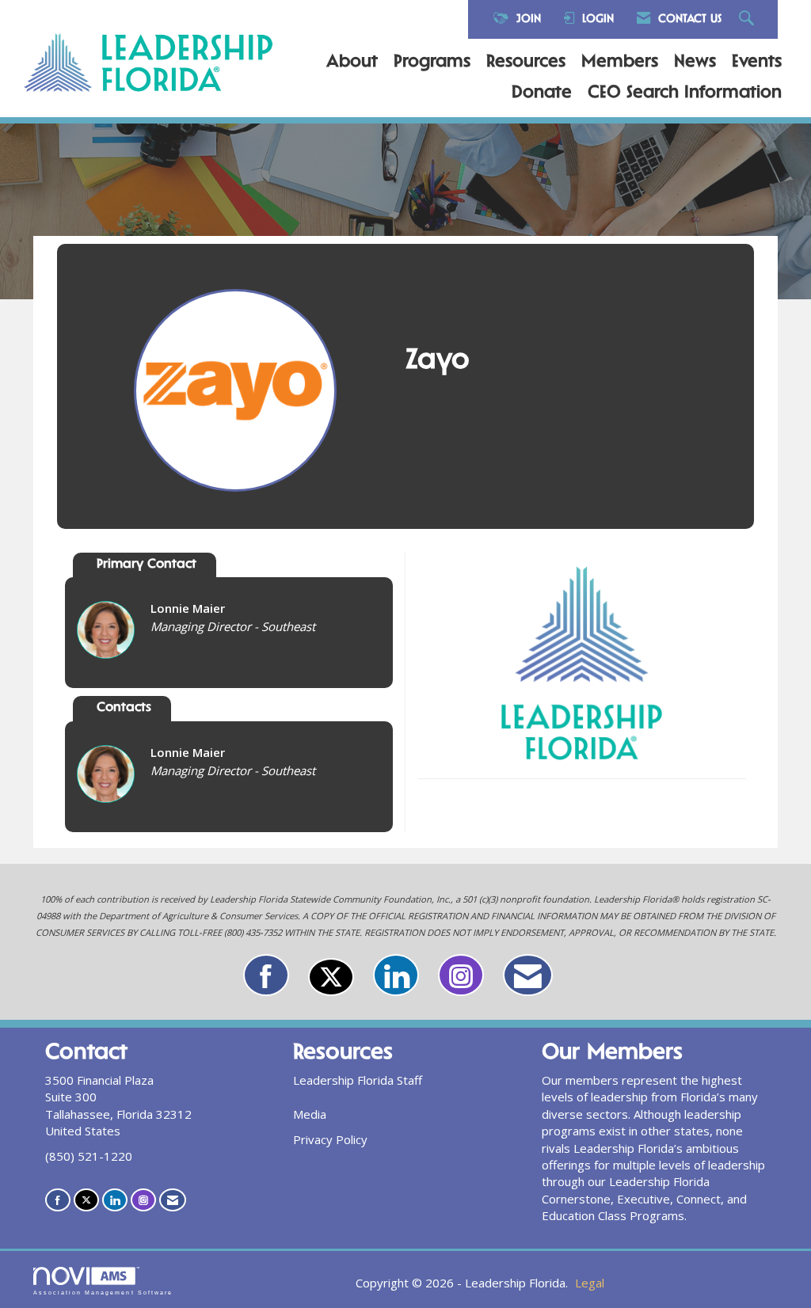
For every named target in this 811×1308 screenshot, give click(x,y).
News (695, 62)
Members (619, 62)
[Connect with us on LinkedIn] (396, 975)
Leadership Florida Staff (357, 1080)
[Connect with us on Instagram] (461, 975)
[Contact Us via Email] (528, 975)
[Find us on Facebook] (266, 975)
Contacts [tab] (124, 708)
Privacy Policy (330, 1139)
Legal (589, 1283)
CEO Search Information (685, 93)
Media (309, 1114)
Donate (542, 93)
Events (757, 62)
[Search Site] (748, 19)
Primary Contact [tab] (146, 565)
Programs (432, 62)
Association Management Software (103, 1292)
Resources (525, 62)
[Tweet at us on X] (331, 977)
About (352, 62)
